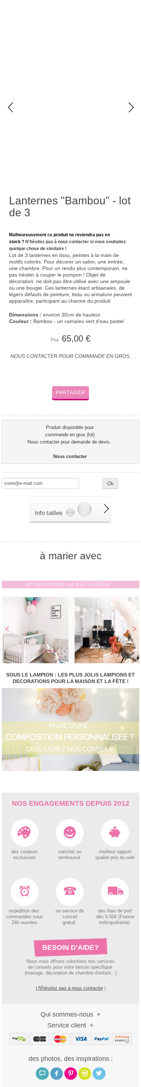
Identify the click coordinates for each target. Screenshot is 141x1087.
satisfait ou (69, 851)
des (102, 911)
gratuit (70, 922)
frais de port (119, 911)
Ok (110, 483)
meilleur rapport (115, 851)
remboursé (70, 857)
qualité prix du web (114, 857)
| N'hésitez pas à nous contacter (69, 988)
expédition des (24, 911)
